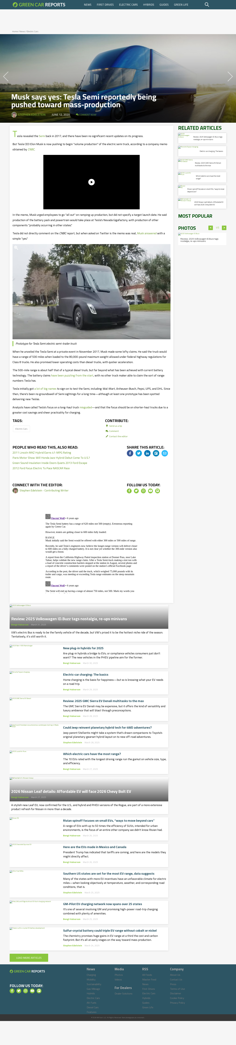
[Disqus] (91, 553)
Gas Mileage (93, 988)
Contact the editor (118, 436)
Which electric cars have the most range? (92, 753)
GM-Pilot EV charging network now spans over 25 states (102, 904)
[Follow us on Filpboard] (157, 491)
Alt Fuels (91, 1002)
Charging (91, 974)
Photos (119, 974)
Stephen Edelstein (32, 114)
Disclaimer (175, 993)
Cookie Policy (177, 998)
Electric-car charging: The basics (85, 674)
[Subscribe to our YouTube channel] (150, 491)
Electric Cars (128, 4)
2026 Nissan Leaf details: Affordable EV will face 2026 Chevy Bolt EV (71, 790)
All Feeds (147, 974)
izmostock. (141, 1017)
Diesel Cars (93, 1007)
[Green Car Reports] (39, 4)
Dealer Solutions (123, 993)
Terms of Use (177, 988)
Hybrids (148, 4)
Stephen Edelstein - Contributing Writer (44, 490)
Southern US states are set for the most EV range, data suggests (108, 873)
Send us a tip (115, 426)
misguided (85, 407)
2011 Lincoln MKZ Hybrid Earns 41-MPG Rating (42, 452)
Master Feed (149, 979)
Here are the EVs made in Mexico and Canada (94, 847)
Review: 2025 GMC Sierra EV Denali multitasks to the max (103, 701)
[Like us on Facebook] (129, 491)
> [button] (224, 228)
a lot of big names (45, 388)
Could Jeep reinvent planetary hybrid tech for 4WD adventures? (107, 727)
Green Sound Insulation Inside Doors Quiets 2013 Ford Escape (50, 462)
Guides (164, 4)
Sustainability (94, 984)
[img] (130, 453)
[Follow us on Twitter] (136, 491)
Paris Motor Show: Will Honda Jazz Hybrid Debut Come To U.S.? (51, 457)
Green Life (181, 4)
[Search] (215, 4)
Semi (42, 136)
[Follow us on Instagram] (143, 491)
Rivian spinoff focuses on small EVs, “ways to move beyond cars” (109, 820)
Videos (118, 979)
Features (91, 1012)
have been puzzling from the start (72, 375)
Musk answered (147, 233)
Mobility (91, 979)
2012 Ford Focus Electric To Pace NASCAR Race (41, 468)
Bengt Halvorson (20, 624)
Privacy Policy (177, 1002)
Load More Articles (29, 957)
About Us (175, 974)
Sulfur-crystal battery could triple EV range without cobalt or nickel (110, 930)
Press (173, 984)
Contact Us (176, 979)
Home (15, 31)
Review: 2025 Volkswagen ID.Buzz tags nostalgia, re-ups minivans (69, 618)
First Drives (105, 4)
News (87, 4)
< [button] (211, 228)
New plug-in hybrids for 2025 (83, 648)
